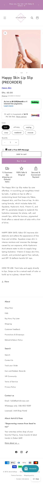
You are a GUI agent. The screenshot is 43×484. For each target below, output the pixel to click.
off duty (17, 127)
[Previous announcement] (4, 4)
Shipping (4, 96)
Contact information (22, 479)
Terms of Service (11, 381)
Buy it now (21, 161)
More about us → (12, 443)
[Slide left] (16, 72)
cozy (6, 132)
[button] (4, 17)
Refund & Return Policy (13, 340)
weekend (17, 132)
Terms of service (16, 475)
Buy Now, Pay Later (12, 318)
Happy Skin (6, 88)
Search (7, 355)
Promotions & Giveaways (14, 334)
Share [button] (7, 281)
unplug (28, 127)
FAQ (6, 313)
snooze (30, 132)
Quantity (5, 138)
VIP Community (11, 376)
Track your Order (11, 365)
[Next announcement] (38, 4)
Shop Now (9, 308)
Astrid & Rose (13, 472)
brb (5, 127)
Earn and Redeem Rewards (15, 371)
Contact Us (9, 360)
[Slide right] (26, 72)
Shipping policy (29, 475)
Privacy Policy (10, 387)
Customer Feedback (12, 329)
